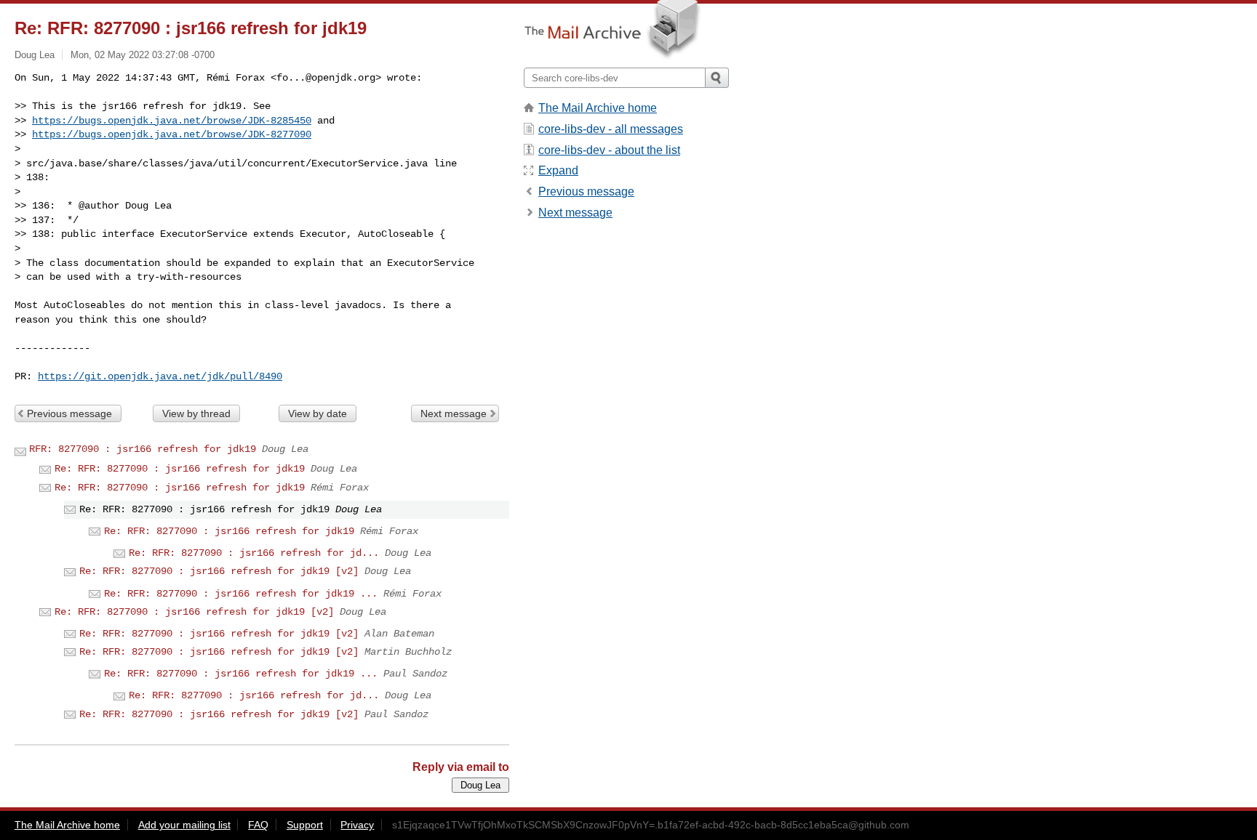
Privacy (357, 825)
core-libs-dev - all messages (610, 129)
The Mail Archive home (597, 108)
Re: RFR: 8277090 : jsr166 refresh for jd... (254, 553)
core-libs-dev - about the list (609, 150)
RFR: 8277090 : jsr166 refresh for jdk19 (142, 449)
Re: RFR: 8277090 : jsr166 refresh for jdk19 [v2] (219, 571)
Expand (558, 170)
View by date (317, 413)
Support (305, 825)
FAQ (258, 825)
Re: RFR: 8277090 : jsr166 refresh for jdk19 (180, 468)
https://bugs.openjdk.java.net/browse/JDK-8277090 (171, 134)
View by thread (196, 413)
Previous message (69, 413)
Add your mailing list (184, 825)
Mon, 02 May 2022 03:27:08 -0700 (143, 54)
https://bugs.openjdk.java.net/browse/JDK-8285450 (171, 120)
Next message (453, 413)
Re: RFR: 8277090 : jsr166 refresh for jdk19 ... (241, 593)
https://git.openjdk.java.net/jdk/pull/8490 (160, 376)
